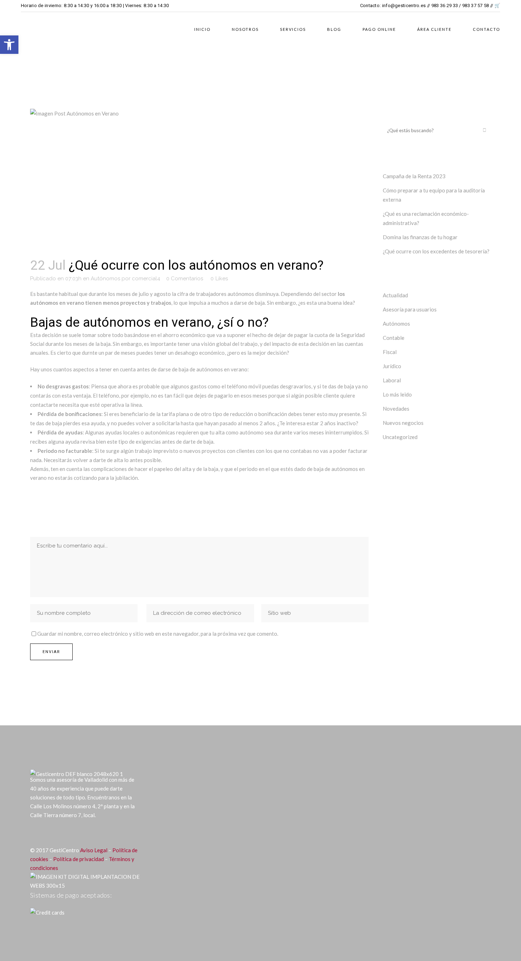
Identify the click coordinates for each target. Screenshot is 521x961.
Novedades (396, 408)
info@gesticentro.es (404, 5)
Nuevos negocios (403, 423)
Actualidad (395, 295)
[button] (9, 44)
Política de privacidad (78, 859)
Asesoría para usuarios (410, 309)
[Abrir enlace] (35, 833)
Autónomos (105, 278)
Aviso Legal (93, 850)
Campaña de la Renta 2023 (414, 176)
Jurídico (392, 366)
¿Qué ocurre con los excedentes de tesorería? (436, 251)
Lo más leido (397, 394)
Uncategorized (400, 437)
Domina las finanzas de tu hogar (420, 237)
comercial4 (146, 278)
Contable (393, 338)
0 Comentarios (184, 278)
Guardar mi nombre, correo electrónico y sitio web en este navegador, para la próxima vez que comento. (157, 633)
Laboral (392, 380)
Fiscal (390, 352)
